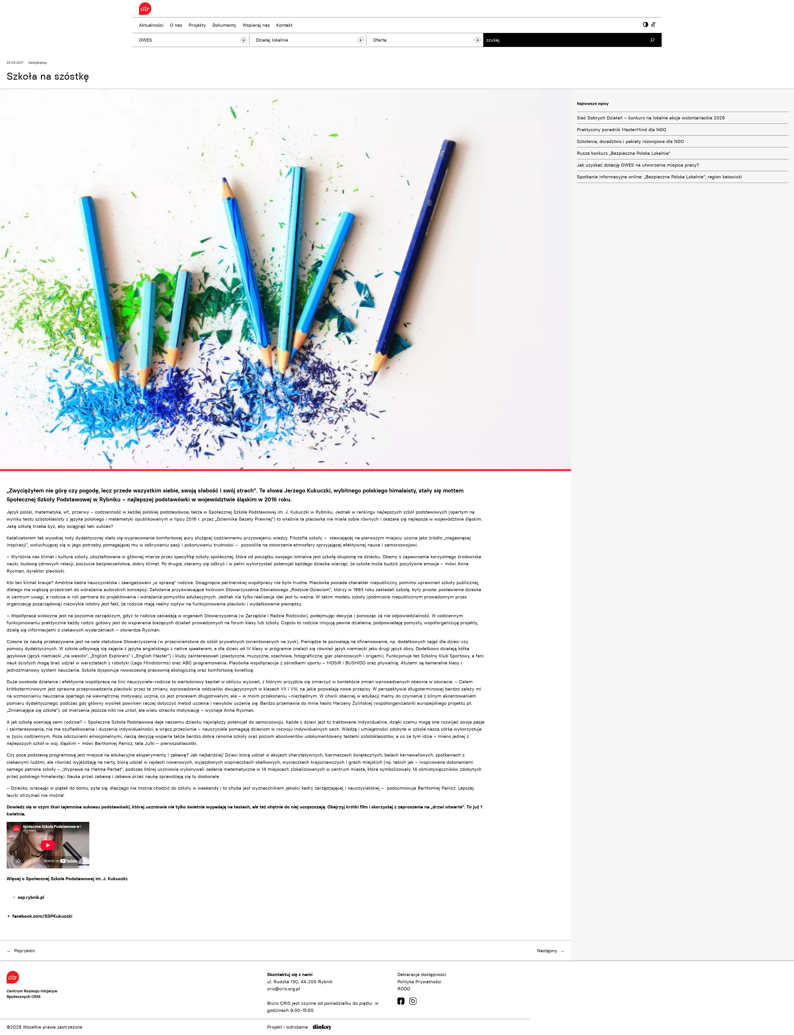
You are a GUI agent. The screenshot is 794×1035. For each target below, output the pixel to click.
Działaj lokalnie (272, 40)
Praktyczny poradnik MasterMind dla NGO (621, 129)
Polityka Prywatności (419, 981)
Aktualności (151, 25)
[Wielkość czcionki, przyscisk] (653, 25)
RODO (403, 988)
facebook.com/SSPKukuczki (42, 916)
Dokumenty (224, 25)
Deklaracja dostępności (421, 974)
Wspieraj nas (256, 25)
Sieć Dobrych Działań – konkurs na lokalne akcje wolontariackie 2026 (651, 117)
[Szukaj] (652, 40)
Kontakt (284, 25)
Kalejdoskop (38, 63)
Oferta (379, 40)
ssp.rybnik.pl (31, 897)
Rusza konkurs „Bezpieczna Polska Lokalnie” (623, 153)
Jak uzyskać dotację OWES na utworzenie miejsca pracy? (638, 165)
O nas (176, 25)
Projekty (197, 25)
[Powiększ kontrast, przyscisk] (645, 25)
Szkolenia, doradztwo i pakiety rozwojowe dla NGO (630, 141)
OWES (145, 40)
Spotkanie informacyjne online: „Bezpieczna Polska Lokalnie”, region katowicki (659, 176)
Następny (547, 950)
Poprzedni (24, 950)
